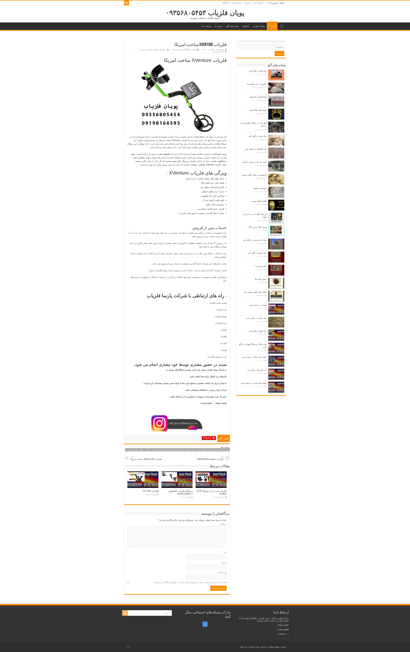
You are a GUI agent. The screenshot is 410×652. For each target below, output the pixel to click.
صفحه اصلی (236, 3)
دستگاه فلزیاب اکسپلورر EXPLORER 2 (180, 492)
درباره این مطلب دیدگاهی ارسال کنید (152, 50)
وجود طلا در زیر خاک (257, 227)
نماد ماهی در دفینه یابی (256, 318)
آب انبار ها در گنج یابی (257, 370)
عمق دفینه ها (261, 279)
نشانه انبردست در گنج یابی (255, 240)
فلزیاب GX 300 (150, 491)
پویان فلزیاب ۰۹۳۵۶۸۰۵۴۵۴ (205, 13)
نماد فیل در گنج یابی (258, 71)
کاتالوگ (225, 3)
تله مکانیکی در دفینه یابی (256, 149)
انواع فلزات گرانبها (258, 97)
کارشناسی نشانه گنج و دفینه (254, 175)
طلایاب (223, 336)
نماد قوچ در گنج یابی (258, 331)
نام (225, 552)
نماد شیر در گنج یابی (258, 136)
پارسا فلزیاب (159, 295)
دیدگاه (223, 524)
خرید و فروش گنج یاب (217, 357)
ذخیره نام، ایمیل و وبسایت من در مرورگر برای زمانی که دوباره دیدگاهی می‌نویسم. (190, 582)
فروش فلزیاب (220, 316)
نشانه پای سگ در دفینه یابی (254, 357)
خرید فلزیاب (221, 309)
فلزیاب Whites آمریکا (188, 50)
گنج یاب (223, 343)
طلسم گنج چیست (259, 201)
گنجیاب (224, 330)
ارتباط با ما (258, 3)
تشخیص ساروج (260, 188)
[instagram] (205, 624)
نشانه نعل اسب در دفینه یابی (254, 383)
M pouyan (220, 50)
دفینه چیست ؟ (260, 266)
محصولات (175, 50)
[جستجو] (126, 2)
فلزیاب (273, 26)
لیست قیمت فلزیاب (218, 303)
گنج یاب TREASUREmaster (210, 458)
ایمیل (223, 562)
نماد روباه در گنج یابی (257, 253)
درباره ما (247, 3)
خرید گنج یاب (221, 323)
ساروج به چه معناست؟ (257, 84)
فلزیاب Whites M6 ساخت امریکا (146, 458)
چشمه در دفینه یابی (258, 305)
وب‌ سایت (222, 572)
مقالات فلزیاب (258, 26)
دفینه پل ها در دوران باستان (254, 162)
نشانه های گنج (232, 26)
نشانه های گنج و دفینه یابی (255, 292)
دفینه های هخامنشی (258, 110)
